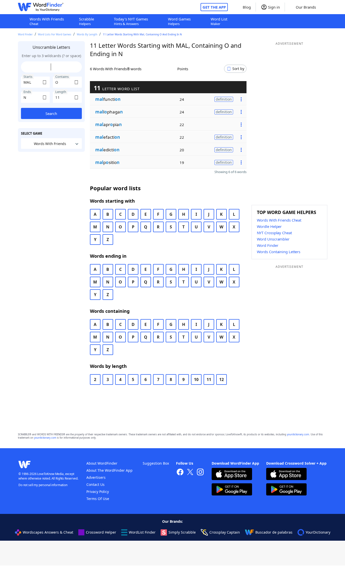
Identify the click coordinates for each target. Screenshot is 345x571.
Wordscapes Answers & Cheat (48, 532)
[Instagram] (200, 472)
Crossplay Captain (224, 532)
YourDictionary (318, 532)
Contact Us (95, 484)
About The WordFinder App (109, 470)
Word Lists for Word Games (54, 34)
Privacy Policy (97, 491)
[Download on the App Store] (232, 474)
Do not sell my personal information (42, 485)
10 (196, 379)
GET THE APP (214, 7)
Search (51, 113)
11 (209, 379)
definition (224, 99)
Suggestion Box (156, 463)
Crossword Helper (101, 532)
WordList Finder (142, 532)
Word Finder (25, 34)
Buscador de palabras (273, 532)
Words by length (87, 34)
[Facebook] (180, 472)
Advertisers (96, 477)
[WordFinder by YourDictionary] (40, 7)
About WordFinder (101, 463)
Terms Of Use (97, 498)
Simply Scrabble (182, 532)
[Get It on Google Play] (232, 490)
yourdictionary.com (298, 434)
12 (221, 379)
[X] (190, 472)
